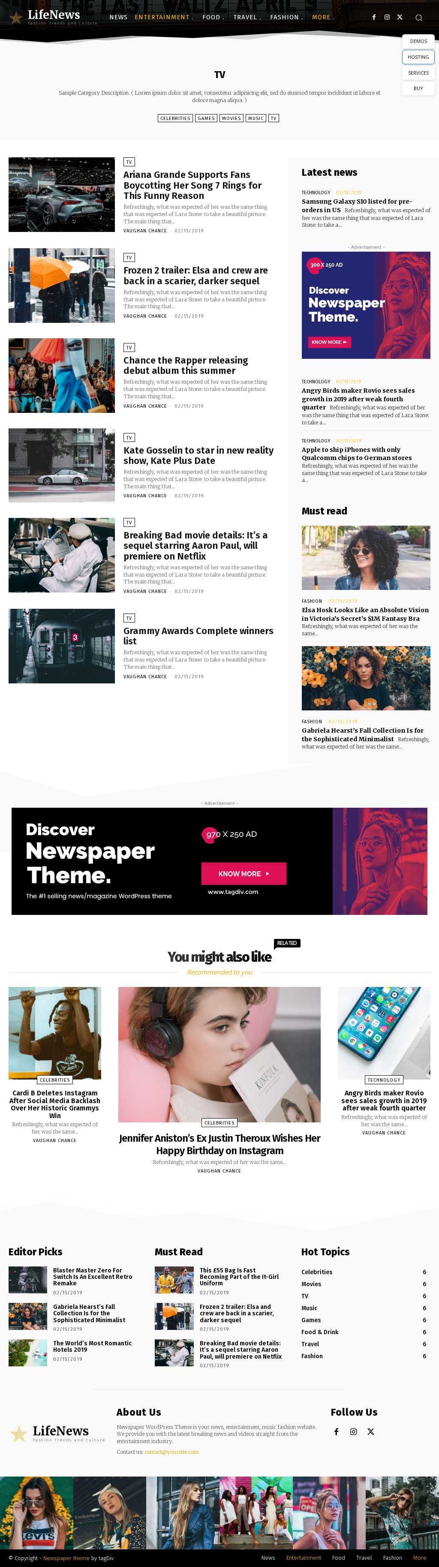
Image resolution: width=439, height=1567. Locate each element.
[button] (418, 17)
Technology (316, 192)
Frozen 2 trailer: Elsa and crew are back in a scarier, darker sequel (195, 275)
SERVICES (418, 72)
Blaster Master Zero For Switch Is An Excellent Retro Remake (92, 1277)
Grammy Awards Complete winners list (198, 636)
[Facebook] (374, 17)
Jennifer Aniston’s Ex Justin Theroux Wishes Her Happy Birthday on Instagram (219, 1144)
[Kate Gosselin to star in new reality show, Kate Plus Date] (62, 465)
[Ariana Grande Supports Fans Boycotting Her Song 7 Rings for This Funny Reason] (62, 194)
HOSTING (418, 57)
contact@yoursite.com (171, 1452)
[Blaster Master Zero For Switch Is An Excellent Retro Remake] (28, 1279)
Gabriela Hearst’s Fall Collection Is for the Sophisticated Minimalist (89, 1313)
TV (274, 118)
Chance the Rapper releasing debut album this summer (185, 365)
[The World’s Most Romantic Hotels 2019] (28, 1352)
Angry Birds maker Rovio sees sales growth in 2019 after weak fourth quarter (358, 399)
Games (206, 118)
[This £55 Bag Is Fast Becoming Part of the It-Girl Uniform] (174, 1279)
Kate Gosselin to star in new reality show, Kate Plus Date (198, 455)
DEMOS (418, 41)
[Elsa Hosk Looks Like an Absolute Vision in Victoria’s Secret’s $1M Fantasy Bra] (366, 558)
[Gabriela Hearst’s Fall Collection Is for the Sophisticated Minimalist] (366, 678)
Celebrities (175, 118)
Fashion (312, 601)
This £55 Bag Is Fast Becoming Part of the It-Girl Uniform (239, 1277)
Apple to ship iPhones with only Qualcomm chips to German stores (357, 454)
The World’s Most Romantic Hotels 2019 (92, 1346)
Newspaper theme (66, 1558)
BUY (418, 88)
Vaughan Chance (145, 231)
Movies (231, 118)
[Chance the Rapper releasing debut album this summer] (62, 375)
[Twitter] (399, 17)
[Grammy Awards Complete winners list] (62, 646)
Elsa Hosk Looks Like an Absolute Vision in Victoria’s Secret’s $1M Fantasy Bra (365, 614)
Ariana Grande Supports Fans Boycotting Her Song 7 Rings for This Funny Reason (192, 185)
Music (256, 118)
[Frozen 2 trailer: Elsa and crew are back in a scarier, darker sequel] (62, 285)
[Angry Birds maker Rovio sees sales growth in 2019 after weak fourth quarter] (384, 1033)
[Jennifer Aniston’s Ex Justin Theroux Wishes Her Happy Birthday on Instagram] (219, 1054)
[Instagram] (386, 17)
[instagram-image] (36, 1513)
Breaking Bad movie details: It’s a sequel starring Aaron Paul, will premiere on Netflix (195, 545)
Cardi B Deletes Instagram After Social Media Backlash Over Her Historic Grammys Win (54, 1104)
